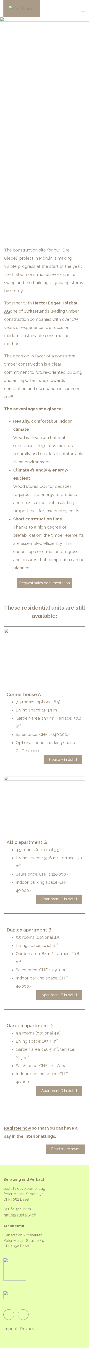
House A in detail (63, 759)
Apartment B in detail (59, 995)
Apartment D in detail (59, 1091)
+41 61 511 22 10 (18, 1209)
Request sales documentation (44, 583)
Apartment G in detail (59, 899)
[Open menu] (83, 11)
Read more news (65, 1149)
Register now (17, 1128)
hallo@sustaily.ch (19, 1215)
